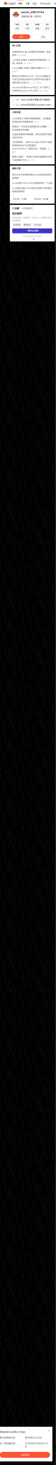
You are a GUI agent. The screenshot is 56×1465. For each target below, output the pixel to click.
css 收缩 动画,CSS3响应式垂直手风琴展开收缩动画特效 (32, 190)
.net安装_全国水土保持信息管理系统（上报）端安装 (31, 61)
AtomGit (46, 3)
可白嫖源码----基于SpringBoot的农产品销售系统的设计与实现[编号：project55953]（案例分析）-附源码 (32, 147)
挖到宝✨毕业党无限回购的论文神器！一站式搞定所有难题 (31, 128)
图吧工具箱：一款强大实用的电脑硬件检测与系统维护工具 (32, 158)
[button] (30, 239)
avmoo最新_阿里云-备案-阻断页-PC (29, 69)
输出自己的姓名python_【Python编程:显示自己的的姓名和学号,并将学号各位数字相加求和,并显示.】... (31, 79)
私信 (43, 37)
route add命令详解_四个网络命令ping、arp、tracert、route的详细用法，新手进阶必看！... (36, 99)
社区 (35, 3)
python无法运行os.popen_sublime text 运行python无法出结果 (36, 104)
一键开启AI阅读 (32, 231)
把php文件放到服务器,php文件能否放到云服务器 (32, 176)
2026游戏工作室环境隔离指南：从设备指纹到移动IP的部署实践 (31, 120)
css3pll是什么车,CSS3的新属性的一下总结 (32, 183)
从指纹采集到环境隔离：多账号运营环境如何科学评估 (32, 136)
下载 (27, 3)
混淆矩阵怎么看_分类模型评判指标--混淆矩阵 (31, 53)
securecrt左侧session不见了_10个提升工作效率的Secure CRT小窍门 (31, 89)
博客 (20, 3)
